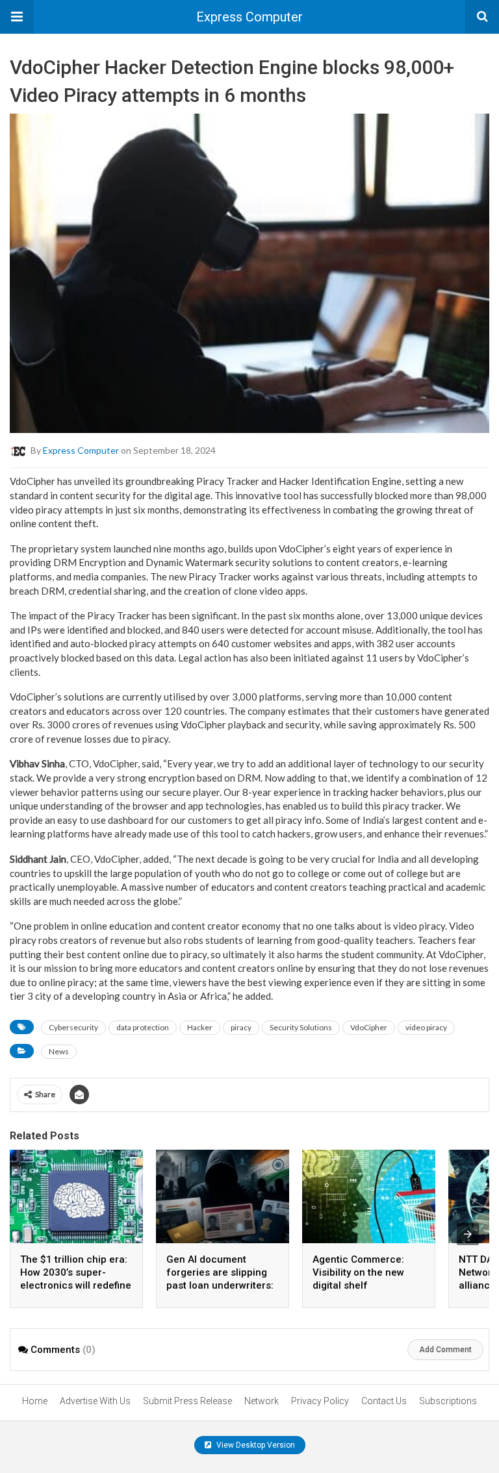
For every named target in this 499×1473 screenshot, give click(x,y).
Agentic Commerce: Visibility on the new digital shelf (358, 1272)
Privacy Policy (320, 1401)
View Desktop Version (254, 1445)
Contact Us (384, 1401)
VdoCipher (368, 1027)
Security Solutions (301, 1027)
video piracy (426, 1027)
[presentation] (468, 1234)
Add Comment (445, 1349)
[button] (17, 17)
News (59, 1051)
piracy (241, 1027)
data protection (142, 1027)
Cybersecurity (73, 1027)
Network (261, 1401)
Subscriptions (448, 1401)
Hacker (199, 1027)
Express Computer (249, 17)
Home (34, 1401)
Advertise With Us (95, 1401)
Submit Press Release (187, 1401)
